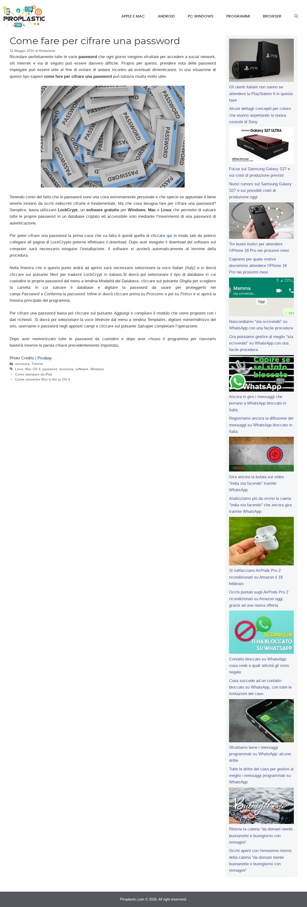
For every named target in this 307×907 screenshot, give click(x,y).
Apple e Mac (133, 16)
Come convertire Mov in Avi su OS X (42, 379)
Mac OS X (33, 369)
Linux (19, 369)
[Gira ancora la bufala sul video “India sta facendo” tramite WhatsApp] (261, 455)
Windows (97, 369)
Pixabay (44, 358)
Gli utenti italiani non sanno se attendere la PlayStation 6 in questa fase (261, 93)
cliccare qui (161, 235)
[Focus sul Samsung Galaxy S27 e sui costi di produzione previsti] (261, 146)
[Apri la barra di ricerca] (296, 16)
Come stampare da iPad (33, 374)
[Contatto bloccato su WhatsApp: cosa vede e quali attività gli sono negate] (261, 633)
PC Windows (200, 16)
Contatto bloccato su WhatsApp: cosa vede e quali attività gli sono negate (259, 665)
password (49, 369)
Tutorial (37, 364)
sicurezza (22, 364)
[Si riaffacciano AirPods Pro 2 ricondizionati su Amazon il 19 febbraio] (261, 542)
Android (166, 16)
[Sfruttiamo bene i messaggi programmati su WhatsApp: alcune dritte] (261, 721)
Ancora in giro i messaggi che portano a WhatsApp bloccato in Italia (257, 403)
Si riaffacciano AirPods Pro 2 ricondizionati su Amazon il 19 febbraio (256, 577)
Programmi (238, 16)
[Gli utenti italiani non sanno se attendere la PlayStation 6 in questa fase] (261, 61)
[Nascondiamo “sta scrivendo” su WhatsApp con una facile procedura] (261, 298)
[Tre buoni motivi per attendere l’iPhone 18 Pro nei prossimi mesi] (261, 221)
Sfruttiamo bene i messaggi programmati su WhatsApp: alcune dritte (260, 754)
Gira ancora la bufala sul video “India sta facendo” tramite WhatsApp (256, 483)
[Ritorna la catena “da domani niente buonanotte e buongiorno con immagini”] (261, 806)
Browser (272, 16)
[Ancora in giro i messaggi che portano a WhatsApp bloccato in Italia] (261, 374)
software (81, 369)
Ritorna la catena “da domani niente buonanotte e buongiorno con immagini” (261, 835)
